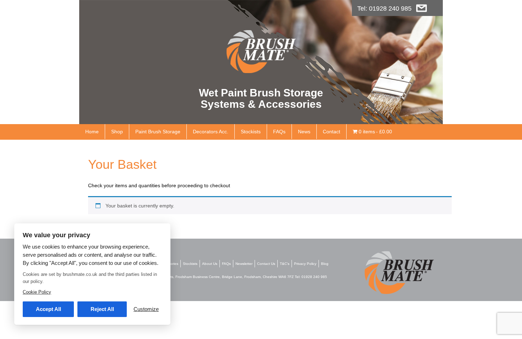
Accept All (48, 309)
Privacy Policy (305, 264)
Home (92, 131)
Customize (146, 309)
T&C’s (284, 264)
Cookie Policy (37, 292)
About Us (209, 264)
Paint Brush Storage (157, 131)
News (304, 131)
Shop (117, 131)
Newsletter (243, 264)
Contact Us (266, 264)
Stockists (251, 131)
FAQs (279, 131)
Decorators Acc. (210, 131)
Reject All (102, 309)
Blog (324, 264)
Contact (331, 131)
